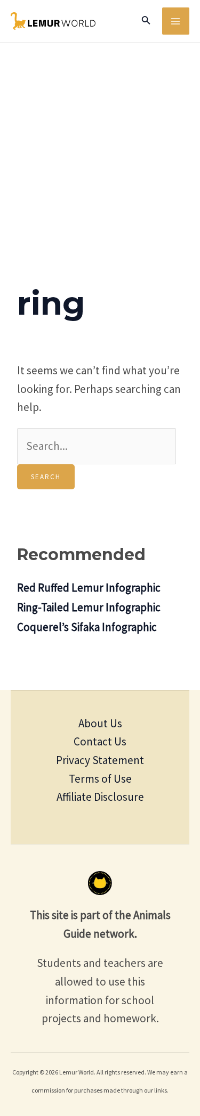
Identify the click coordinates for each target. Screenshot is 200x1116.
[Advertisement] (100, 148)
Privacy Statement (100, 760)
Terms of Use (100, 779)
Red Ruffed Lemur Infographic (89, 587)
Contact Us (100, 741)
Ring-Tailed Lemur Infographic (89, 607)
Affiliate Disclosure (100, 797)
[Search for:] (96, 446)
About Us (100, 723)
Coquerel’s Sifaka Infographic (87, 627)
